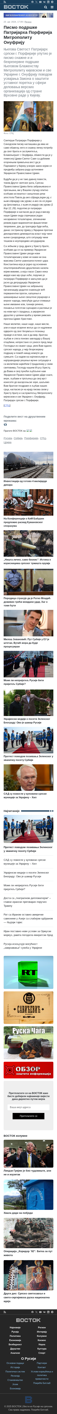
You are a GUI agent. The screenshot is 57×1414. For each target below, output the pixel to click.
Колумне (42, 1336)
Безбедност (15, 1344)
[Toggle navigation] (51, 7)
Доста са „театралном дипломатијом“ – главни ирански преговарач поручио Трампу (27, 902)
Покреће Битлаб (41, 1383)
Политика (15, 1336)
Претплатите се (28, 1116)
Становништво (15, 1380)
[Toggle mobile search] (45, 7)
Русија (8, 438)
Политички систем (15, 1371)
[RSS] (5, 2)
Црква (7, 442)
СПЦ (43, 438)
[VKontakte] (44, 2)
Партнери (42, 1363)
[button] (52, 7)
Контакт (42, 1367)
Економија (15, 1340)
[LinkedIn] (48, 2)
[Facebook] (32, 2)
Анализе (15, 1353)
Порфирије (31, 438)
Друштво (15, 1348)
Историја (15, 1367)
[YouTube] (40, 2)
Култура (41, 1348)
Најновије (15, 1327)
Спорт (41, 1353)
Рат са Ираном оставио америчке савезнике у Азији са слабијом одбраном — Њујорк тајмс (28, 918)
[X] (36, 2)
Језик (15, 1384)
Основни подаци (15, 1363)
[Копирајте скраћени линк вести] (28, 424)
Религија (15, 1375)
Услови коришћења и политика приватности (42, 1375)
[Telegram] (52, 2)
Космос (42, 1340)
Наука (42, 1344)
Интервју (42, 1331)
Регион (28, 22)
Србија (18, 438)
